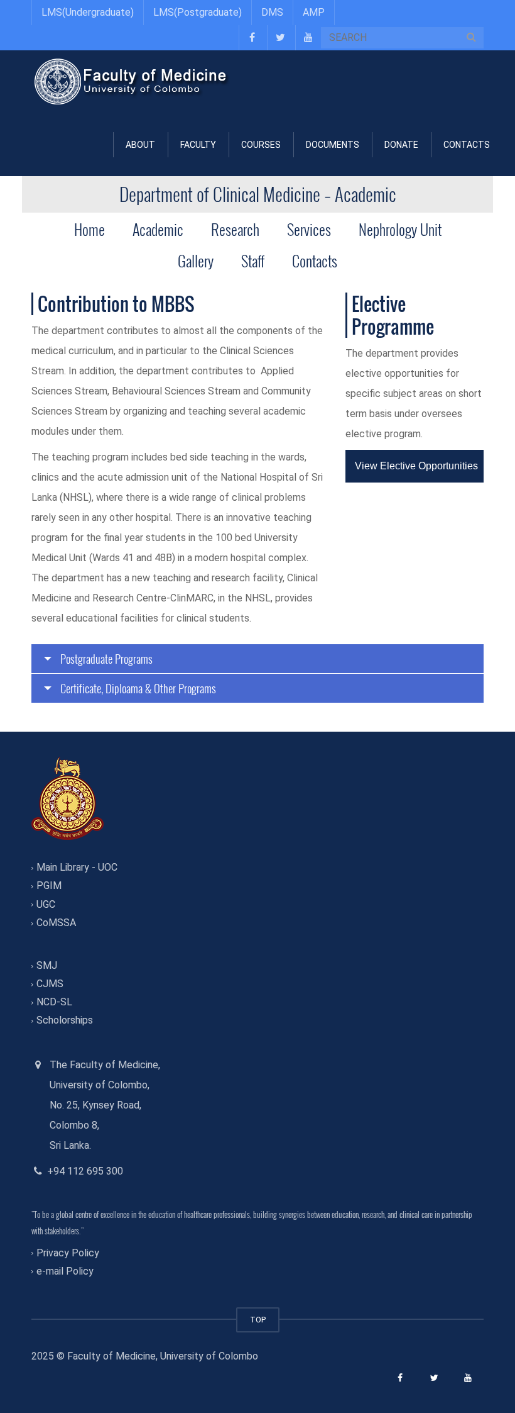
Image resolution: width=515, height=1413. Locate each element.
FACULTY (198, 145)
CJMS (49, 984)
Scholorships (64, 1021)
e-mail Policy (65, 1271)
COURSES (261, 145)
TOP (258, 1319)
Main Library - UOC (76, 868)
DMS (272, 12)
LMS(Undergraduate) (87, 12)
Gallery (196, 260)
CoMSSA (56, 923)
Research (235, 229)
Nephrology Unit (400, 229)
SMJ (46, 965)
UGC (45, 904)
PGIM (49, 886)
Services (309, 229)
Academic (158, 229)
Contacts (314, 260)
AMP (314, 12)
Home (89, 229)
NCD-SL (54, 1002)
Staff (252, 260)
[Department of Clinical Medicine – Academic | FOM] (131, 81)
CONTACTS (466, 145)
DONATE (401, 145)
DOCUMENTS (332, 145)
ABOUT (140, 145)
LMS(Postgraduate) (197, 12)
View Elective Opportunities (416, 466)
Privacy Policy (67, 1253)
